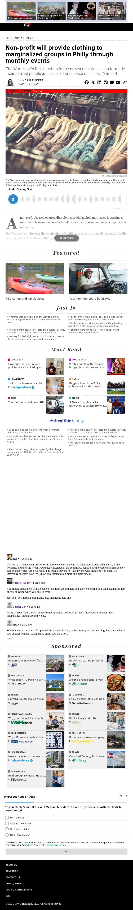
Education (17, 359)
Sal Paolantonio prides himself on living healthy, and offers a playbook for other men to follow (95, 324)
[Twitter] (93, 83)
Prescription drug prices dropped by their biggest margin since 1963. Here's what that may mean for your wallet (35, 451)
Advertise (12, 871)
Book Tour (78, 656)
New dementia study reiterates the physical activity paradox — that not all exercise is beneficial (36, 331)
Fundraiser (78, 694)
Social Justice (20, 91)
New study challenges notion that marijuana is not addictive (96, 444)
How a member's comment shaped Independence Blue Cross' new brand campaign (95, 438)
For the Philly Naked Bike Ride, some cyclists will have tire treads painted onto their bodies (95, 318)
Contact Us (13, 877)
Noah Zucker (33, 80)
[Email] (118, 83)
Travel (75, 675)
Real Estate (17, 675)
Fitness (15, 656)
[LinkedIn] (99, 83)
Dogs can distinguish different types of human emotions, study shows (33, 431)
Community (78, 733)
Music (75, 378)
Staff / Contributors (19, 889)
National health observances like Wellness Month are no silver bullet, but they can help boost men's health (35, 439)
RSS (8, 895)
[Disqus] (66, 506)
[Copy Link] (124, 83)
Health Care (18, 771)
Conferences (18, 733)
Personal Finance (21, 713)
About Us (11, 864)
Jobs (13, 397)
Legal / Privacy (15, 883)
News (26, 25)
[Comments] (112, 83)
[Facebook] (86, 83)
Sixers (75, 397)
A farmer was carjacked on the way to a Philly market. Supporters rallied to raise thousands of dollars (33, 319)
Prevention (17, 378)
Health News (18, 752)
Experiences (79, 359)
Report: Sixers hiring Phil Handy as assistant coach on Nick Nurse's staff (93, 331)
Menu (127, 27)
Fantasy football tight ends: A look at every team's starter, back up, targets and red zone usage (35, 338)
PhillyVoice (8, 26)
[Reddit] (105, 83)
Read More (66, 238)
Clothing (38, 91)
